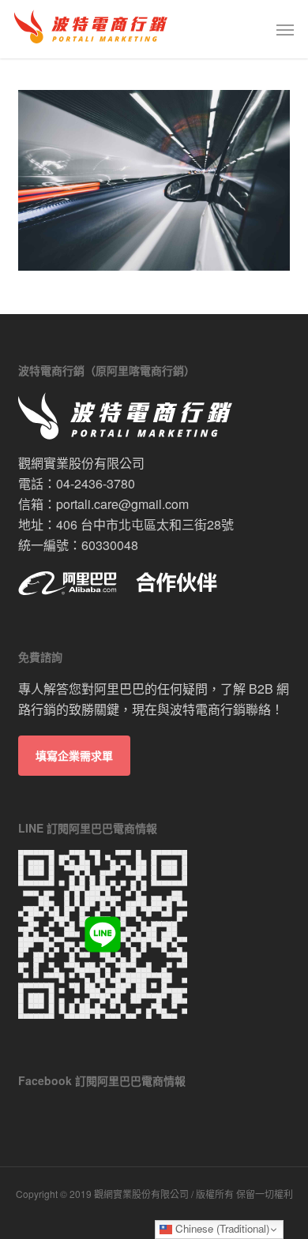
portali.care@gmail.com (122, 504)
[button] (285, 29)
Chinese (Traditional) (220, 1228)
